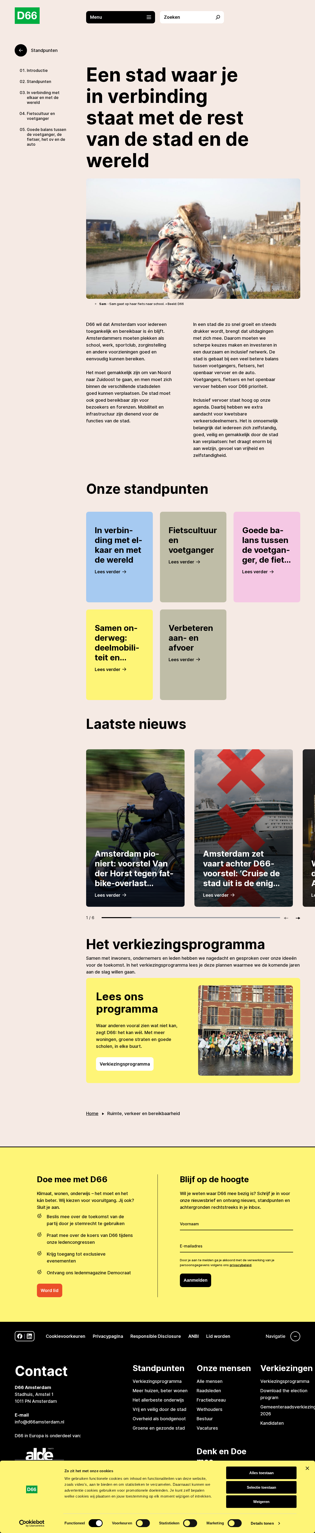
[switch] (143, 1523)
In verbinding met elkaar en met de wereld (43, 97)
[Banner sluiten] (307, 1468)
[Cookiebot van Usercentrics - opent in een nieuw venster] (31, 1523)
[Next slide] (296, 918)
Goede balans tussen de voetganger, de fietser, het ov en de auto (46, 137)
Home (92, 1113)
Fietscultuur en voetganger (41, 116)
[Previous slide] (288, 918)
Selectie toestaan (261, 1487)
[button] (123, 17)
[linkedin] (29, 1336)
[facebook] (19, 1336)
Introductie (37, 70)
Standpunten (39, 81)
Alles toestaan (261, 1473)
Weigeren (261, 1502)
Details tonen (262, 1523)
